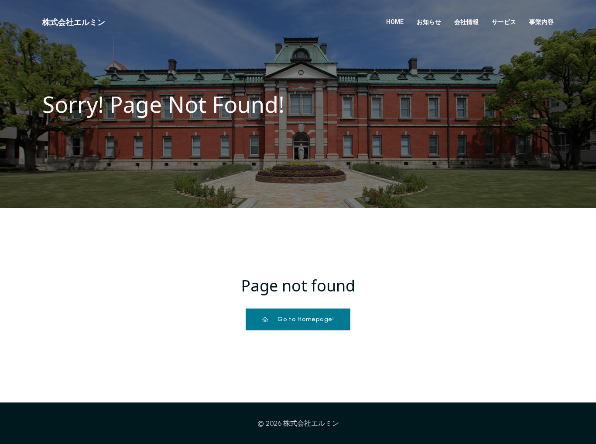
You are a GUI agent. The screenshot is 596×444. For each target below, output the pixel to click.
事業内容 (541, 21)
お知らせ (429, 21)
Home (395, 21)
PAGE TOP (574, 422)
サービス (504, 21)
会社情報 (466, 21)
